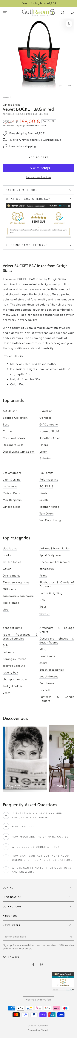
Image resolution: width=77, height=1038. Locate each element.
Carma (7, 431)
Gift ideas (9, 589)
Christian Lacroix (14, 438)
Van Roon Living (50, 520)
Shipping (20, 125)
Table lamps (11, 602)
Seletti (43, 500)
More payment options (38, 177)
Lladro (43, 445)
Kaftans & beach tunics (54, 548)
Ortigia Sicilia (12, 104)
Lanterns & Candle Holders (56, 698)
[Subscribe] (72, 937)
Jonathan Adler (49, 438)
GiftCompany (48, 424)
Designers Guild (13, 445)
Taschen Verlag (49, 506)
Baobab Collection (15, 417)
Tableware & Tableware (18, 596)
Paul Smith (46, 472)
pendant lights (12, 628)
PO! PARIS (46, 486)
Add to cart (38, 157)
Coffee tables (12, 562)
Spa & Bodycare (50, 555)
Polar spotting (48, 479)
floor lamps (47, 656)
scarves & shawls (14, 665)
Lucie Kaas (10, 486)
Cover (7, 568)
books (7, 555)
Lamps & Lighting (50, 593)
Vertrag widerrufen (38, 999)
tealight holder (12, 686)
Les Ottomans (12, 472)
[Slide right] (69, 86)
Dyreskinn (45, 411)
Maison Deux (11, 493)
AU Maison (10, 411)
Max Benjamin (12, 500)
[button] (62, 12)
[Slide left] (60, 86)
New (42, 600)
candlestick (46, 568)
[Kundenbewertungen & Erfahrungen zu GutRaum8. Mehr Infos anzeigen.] (38, 236)
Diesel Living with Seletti (19, 451)
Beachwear (46, 683)
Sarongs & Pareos (14, 659)
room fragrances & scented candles (20, 636)
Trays (43, 606)
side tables (10, 548)
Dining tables (11, 575)
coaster (44, 613)
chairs (43, 663)
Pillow (43, 575)
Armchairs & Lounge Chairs (56, 629)
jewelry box (10, 672)
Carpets (44, 690)
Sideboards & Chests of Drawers (56, 584)
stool (6, 609)
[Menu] (5, 12)
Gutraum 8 (43, 1025)
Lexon (43, 451)
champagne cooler (15, 679)
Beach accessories (51, 669)
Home (6, 97)
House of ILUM (49, 431)
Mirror (43, 649)
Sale (5, 645)
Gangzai (45, 417)
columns (8, 652)
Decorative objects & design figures (56, 640)
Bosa (6, 424)
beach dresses (48, 676)
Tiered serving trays (16, 582)
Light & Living (12, 479)
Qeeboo (44, 493)
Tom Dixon (46, 513)
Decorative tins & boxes (54, 562)
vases (6, 693)
